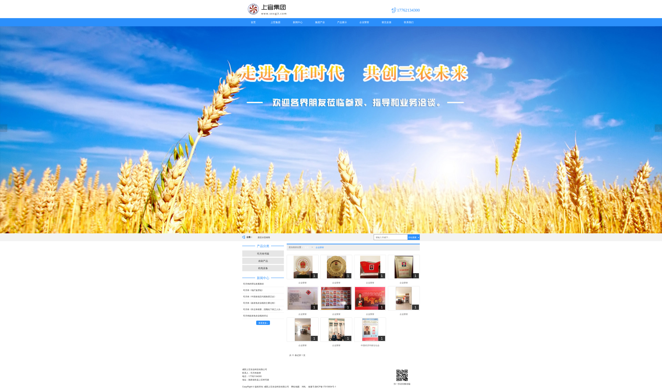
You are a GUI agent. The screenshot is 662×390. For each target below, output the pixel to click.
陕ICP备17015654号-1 (325, 386)
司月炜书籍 (263, 253)
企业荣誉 (364, 22)
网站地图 (295, 386)
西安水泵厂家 (264, 237)
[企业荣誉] (303, 267)
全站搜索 (412, 237)
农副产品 (263, 260)
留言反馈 (386, 22)
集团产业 (320, 22)
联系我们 (409, 22)
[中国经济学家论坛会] (370, 329)
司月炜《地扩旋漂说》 (253, 290)
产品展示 (342, 22)
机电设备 (263, 268)
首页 (253, 22)
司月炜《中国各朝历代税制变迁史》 (259, 296)
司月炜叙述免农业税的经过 (255, 315)
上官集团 (275, 22)
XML (304, 386)
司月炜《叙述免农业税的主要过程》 (259, 302)
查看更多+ (263, 322)
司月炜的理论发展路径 (253, 283)
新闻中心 (298, 22)
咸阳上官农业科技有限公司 (276, 386)
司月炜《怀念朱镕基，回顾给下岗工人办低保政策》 (263, 309)
